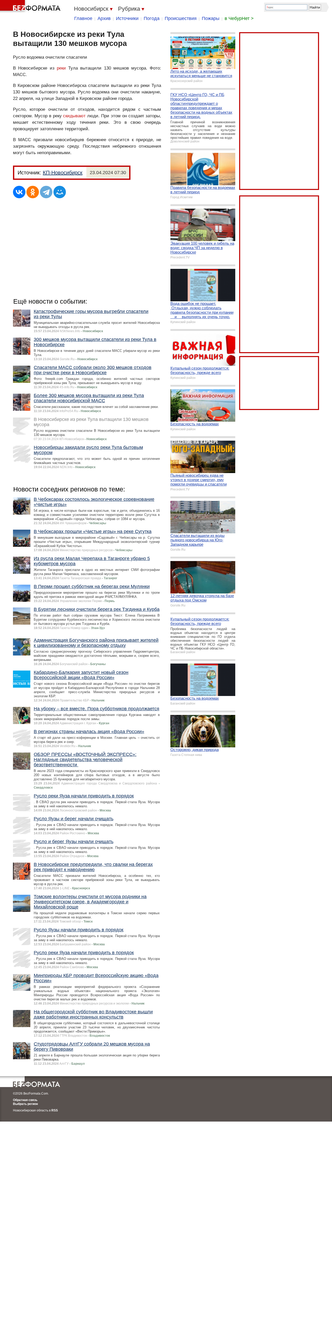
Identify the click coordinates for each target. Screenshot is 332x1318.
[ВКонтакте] (19, 192)
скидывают (74, 115)
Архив (104, 18)
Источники (127, 18)
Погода (152, 18)
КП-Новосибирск (62, 172)
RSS (54, 1110)
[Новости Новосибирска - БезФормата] (31, 6)
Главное (83, 18)
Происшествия (181, 18)
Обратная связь (25, 1100)
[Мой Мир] (59, 192)
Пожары (210, 18)
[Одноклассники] (32, 192)
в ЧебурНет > (239, 18)
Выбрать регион (25, 1104)
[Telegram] (46, 192)
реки (61, 68)
